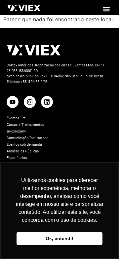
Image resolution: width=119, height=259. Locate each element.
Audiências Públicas (23, 151)
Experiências (17, 157)
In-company (16, 131)
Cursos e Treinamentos (25, 124)
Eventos (13, 118)
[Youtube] (13, 102)
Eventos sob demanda (24, 144)
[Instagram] (30, 102)
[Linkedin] (47, 102)
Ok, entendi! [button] (59, 238)
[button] (106, 8)
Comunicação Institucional (28, 137)
